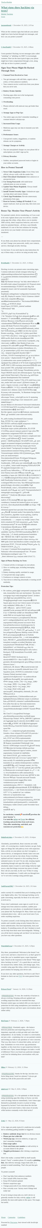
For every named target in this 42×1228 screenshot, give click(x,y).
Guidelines (21, 1217)
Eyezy (23, 819)
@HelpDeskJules (8, 996)
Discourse (13, 1222)
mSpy (16, 819)
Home (3, 1217)
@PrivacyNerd (7, 1027)
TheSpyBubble (6, 2)
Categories (11, 1217)
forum (3, 17)
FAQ (20, 976)
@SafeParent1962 (8, 1074)
